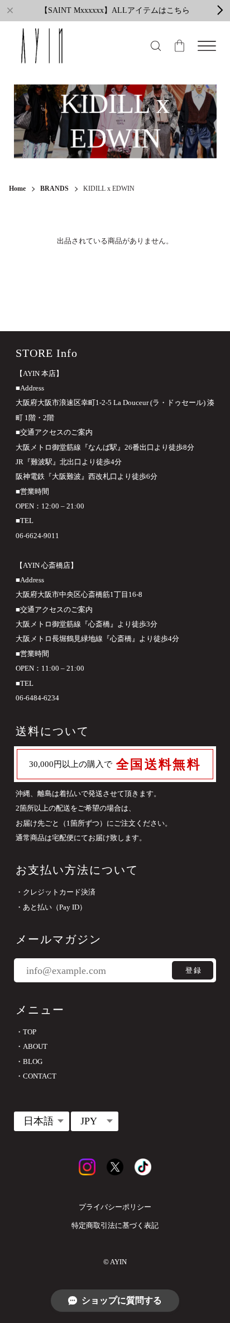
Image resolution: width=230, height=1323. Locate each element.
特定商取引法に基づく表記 (115, 1225)
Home (17, 188)
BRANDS (54, 189)
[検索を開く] (156, 46)
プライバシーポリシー (115, 1207)
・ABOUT (31, 1046)
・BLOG (29, 1061)
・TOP (26, 1032)
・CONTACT (36, 1076)
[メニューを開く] (207, 46)
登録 (193, 970)
